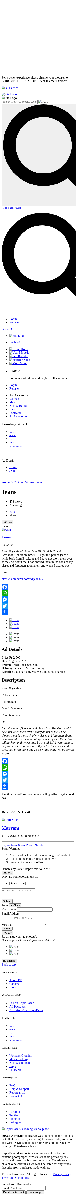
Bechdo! (7, 329)
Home (13, 467)
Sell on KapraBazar (21, 1003)
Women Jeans (33, 482)
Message (7, 924)
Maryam (10, 828)
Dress (12, 438)
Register (14, 322)
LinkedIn (15, 1118)
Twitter (13, 1115)
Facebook (15, 1111)
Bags (12, 409)
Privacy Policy (62, 1174)
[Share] (38, 612)
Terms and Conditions (15, 1177)
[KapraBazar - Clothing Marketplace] (25, 1129)
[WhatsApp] (38, 593)
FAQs (13, 1085)
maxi (12, 431)
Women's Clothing (13, 482)
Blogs (13, 987)
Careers (14, 983)
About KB (15, 980)
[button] (31, 845)
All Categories (18, 416)
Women (14, 398)
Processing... (35, 1192)
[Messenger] (38, 599)
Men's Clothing (18, 1059)
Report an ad (17, 1092)
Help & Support (19, 1089)
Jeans (12, 470)
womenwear (15, 446)
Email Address (10, 913)
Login (13, 318)
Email (5, 1188)
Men (12, 402)
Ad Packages (17, 1006)
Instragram (15, 1122)
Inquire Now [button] (10, 845)
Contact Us (16, 1096)
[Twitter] (38, 606)
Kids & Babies (18, 405)
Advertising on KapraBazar (26, 1010)
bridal (12, 435)
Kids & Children (19, 1062)
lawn (11, 442)
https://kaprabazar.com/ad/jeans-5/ (22, 579)
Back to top (9, 964)
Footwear (15, 412)
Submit (7, 901)
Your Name (9, 909)
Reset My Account (13, 1192)
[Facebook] (38, 587)
